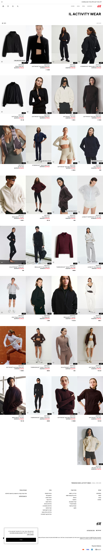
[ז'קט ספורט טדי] (90, 144)
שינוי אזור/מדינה (91, 530)
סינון (5, 23)
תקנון (75, 508)
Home (72, 6)
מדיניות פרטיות (48, 504)
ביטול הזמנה (49, 502)
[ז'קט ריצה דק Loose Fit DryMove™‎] (90, 195)
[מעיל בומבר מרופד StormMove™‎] (39, 144)
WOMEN (89, 6)
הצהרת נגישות (72, 506)
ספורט (93, 483)
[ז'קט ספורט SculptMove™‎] (13, 245)
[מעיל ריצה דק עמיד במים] (13, 295)
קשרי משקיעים (72, 502)
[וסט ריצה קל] (13, 144)
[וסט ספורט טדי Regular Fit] (39, 245)
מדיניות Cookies (47, 506)
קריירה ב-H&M (72, 493)
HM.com (98, 483)
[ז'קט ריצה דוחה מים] (90, 445)
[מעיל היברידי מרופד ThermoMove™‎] (64, 245)
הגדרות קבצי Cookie (46, 514)
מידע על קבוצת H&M (71, 495)
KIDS (78, 6)
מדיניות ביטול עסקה (47, 512)
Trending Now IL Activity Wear (81, 483)
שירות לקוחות (48, 493)
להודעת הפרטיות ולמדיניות (16, 533)
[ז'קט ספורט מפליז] (13, 44)
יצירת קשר (49, 500)
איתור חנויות (49, 498)
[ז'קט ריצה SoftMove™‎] (64, 94)
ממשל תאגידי (73, 504)
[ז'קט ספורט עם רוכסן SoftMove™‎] (39, 44)
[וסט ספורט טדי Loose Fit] (90, 245)
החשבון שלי (49, 495)
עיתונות (74, 500)
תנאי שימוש (49, 508)
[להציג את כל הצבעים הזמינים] (100, 170)
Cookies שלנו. (30, 534)
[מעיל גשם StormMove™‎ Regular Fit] (90, 44)
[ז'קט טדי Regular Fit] (13, 195)
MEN (83, 6)
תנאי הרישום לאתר (47, 510)
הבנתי (21, 539)
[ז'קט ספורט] (64, 44)
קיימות (74, 498)
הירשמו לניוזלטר (23, 496)
